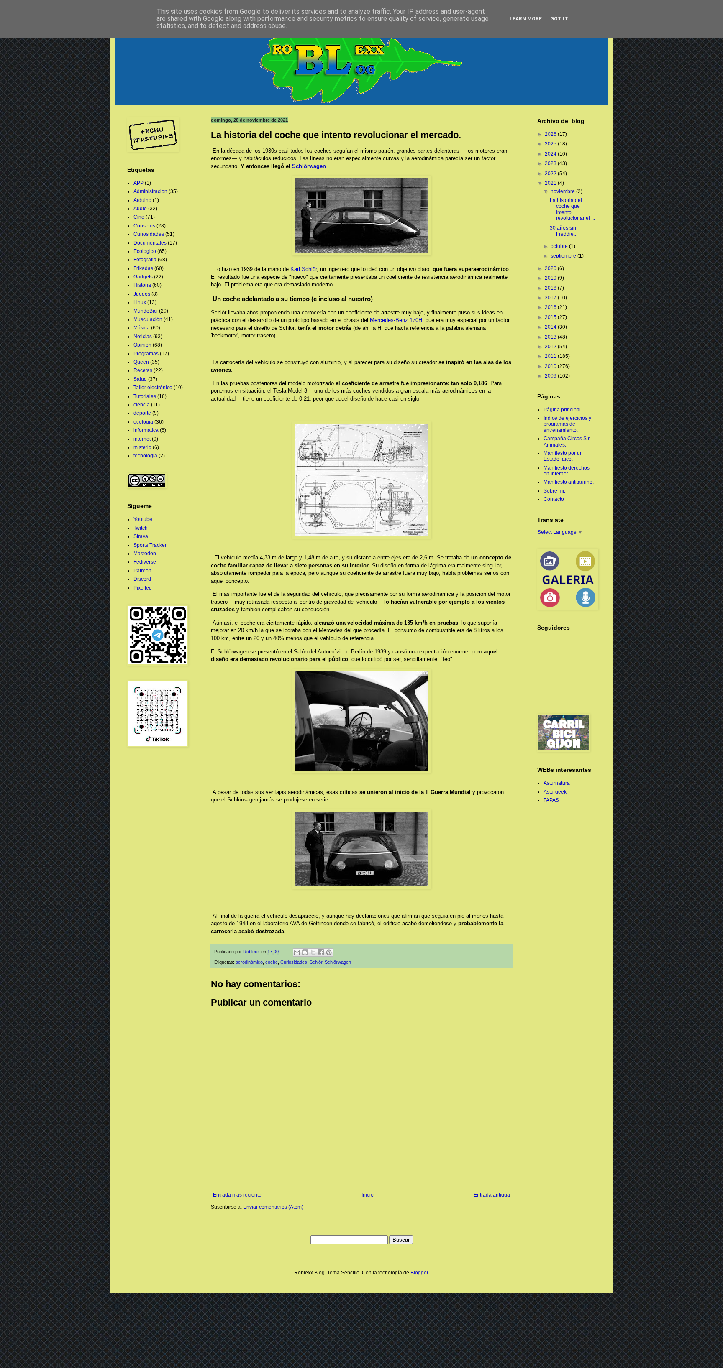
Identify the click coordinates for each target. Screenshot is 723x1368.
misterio (142, 447)
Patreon (142, 571)
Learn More (526, 19)
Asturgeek (555, 792)
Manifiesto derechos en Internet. (567, 471)
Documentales (150, 243)
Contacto (554, 499)
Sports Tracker (150, 545)
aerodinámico (249, 962)
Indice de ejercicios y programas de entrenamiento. (567, 424)
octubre (560, 246)
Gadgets (143, 277)
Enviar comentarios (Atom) (273, 1207)
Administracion (150, 191)
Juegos (141, 294)
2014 (551, 327)
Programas (146, 354)
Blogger (419, 1273)
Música (141, 328)
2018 (551, 288)
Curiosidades (293, 962)
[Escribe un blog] (305, 952)
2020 (551, 268)
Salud (140, 379)
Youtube (142, 519)
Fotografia (144, 260)
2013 (551, 337)
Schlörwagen (309, 166)
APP (138, 183)
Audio (140, 209)
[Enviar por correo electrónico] (297, 952)
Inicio (368, 1195)
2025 (551, 144)
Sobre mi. (554, 491)
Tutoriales (144, 396)
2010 (551, 366)
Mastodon (144, 553)
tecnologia (145, 456)
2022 (551, 173)
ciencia (141, 405)
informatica (146, 430)
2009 (551, 376)
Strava (140, 536)
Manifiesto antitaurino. (569, 482)
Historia (142, 285)
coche (271, 962)
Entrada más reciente (237, 1195)
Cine (138, 217)
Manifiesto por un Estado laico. (563, 456)
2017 (551, 298)
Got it (559, 19)
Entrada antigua (492, 1195)
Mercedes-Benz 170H (396, 320)
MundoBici (145, 311)
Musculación (147, 319)
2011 (551, 356)
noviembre (563, 191)
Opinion (142, 345)
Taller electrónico (152, 387)
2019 (551, 278)
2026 (551, 134)
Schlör (316, 962)
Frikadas (143, 268)
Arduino (142, 200)
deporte (142, 413)
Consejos (144, 226)
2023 (551, 163)
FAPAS (551, 800)
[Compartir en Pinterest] (329, 952)
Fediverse (144, 562)
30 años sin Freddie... (563, 231)
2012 (551, 347)
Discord (142, 579)
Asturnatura (557, 783)
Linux (139, 302)
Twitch (140, 528)
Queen (141, 362)
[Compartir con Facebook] (321, 952)
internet (142, 439)
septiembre (564, 256)
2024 (551, 154)
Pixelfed (142, 588)
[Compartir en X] (313, 952)
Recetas (142, 370)
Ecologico (144, 251)
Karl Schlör (303, 269)
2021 (551, 183)
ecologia (143, 422)
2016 (551, 307)
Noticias (142, 336)
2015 (551, 317)
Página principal (562, 410)
